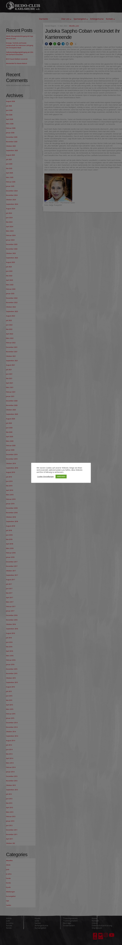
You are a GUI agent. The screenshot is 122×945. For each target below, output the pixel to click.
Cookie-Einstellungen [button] (45, 476)
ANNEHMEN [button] (61, 476)
